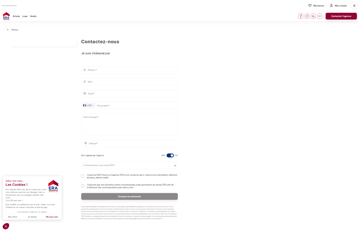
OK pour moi (52, 217)
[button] (6, 226)
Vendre (33, 16)
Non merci (12, 217)
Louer (25, 16)
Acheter (16, 16)
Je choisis (32, 217)
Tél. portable (103, 105)
